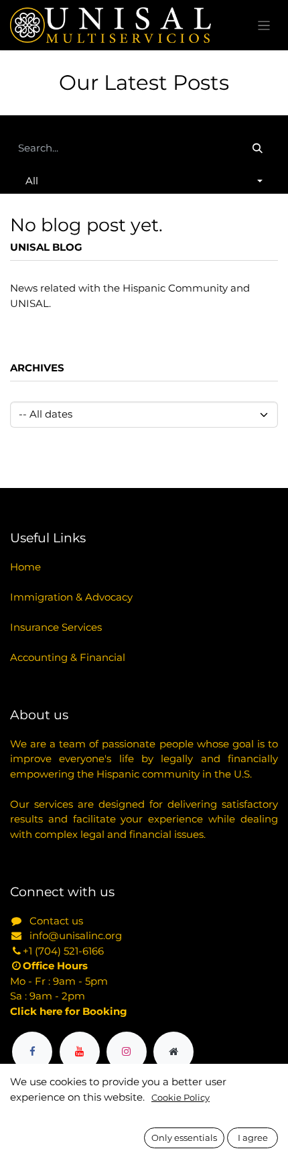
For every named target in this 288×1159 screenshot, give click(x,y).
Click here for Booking (68, 1011)
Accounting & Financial (67, 657)
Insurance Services (56, 627)
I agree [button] (253, 1137)
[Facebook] (32, 1052)
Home (25, 566)
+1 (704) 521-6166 (63, 950)
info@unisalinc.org (75, 935)
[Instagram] (126, 1052)
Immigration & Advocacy (71, 597)
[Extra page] (173, 1052)
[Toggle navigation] (264, 25)
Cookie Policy (180, 1097)
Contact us (56, 920)
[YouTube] (80, 1052)
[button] (144, 181)
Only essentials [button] (184, 1137)
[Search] (258, 148)
